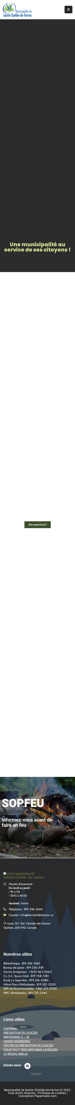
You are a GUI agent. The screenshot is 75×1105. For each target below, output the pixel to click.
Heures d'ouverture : (21, 884)
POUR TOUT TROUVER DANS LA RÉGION (30, 1049)
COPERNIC (10, 1028)
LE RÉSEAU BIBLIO (15, 1054)
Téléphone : (25, 909)
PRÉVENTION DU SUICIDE (20, 1033)
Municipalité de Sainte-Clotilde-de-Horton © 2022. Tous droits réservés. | (37, 1091)
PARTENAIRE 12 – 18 (16, 1037)
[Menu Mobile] (68, 9)
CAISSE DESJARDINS (16, 1041)
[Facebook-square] (27, 1066)
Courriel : (31, 915)
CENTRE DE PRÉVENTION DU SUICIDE (28, 1045)
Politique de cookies (52, 1093)
